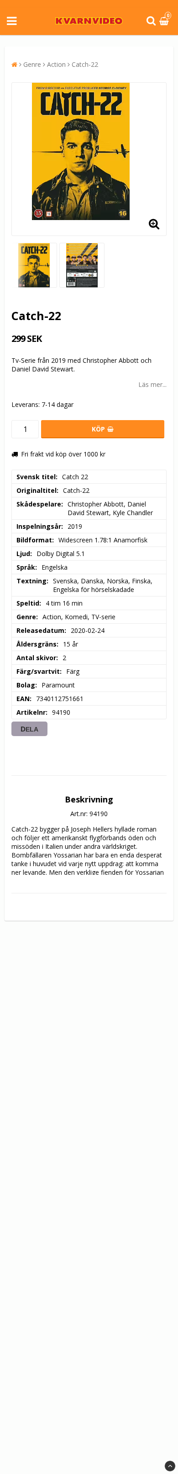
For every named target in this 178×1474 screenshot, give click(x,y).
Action (56, 64)
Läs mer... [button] (152, 384)
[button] (165, 21)
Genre (32, 64)
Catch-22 (85, 64)
